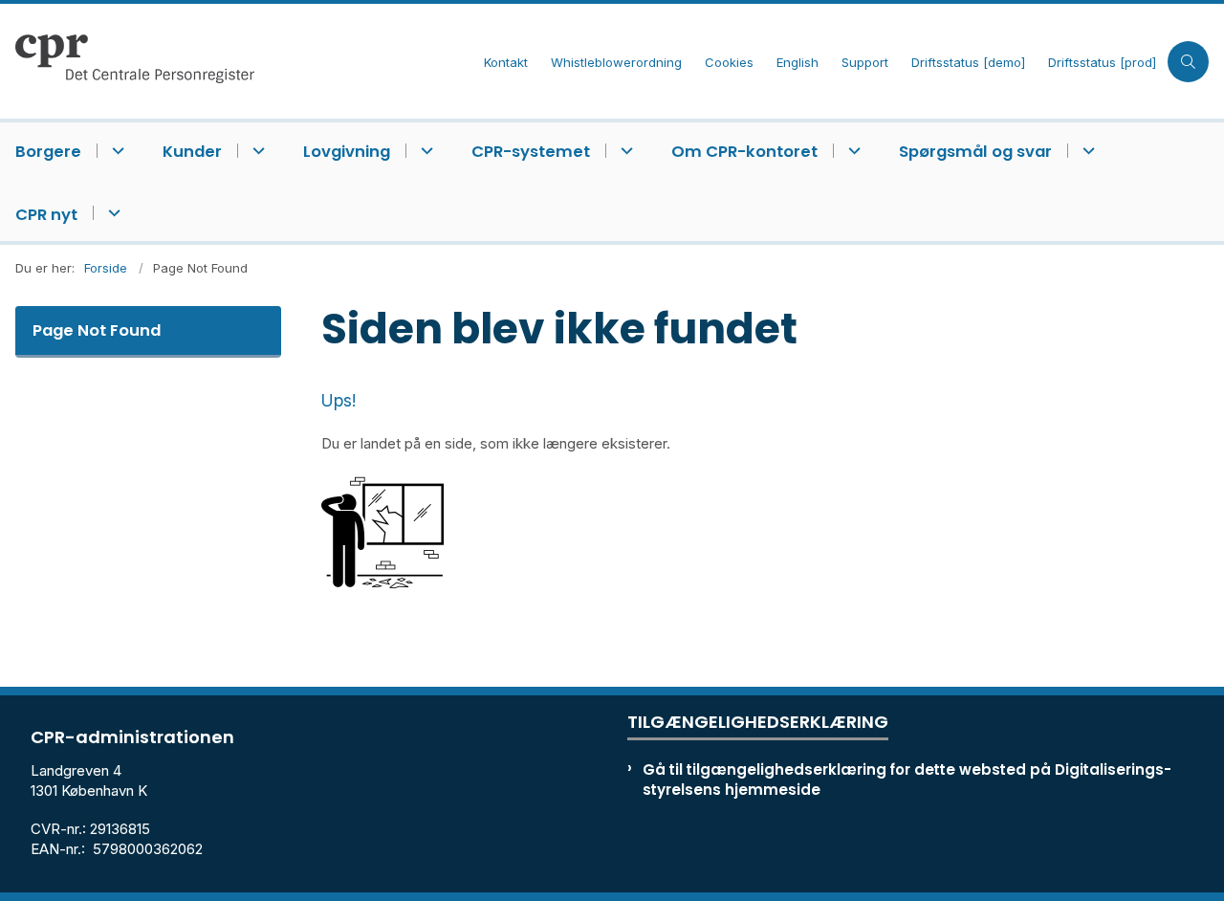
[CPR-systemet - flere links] (624, 150)
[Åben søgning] (1188, 61)
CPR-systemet (530, 152)
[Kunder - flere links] (255, 150)
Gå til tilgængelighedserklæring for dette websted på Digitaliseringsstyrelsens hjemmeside (907, 779)
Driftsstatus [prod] (1102, 63)
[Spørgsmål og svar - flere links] (1085, 150)
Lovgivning (346, 152)
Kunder (192, 152)
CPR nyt (46, 215)
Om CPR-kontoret (744, 152)
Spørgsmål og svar (975, 152)
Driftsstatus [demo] (968, 63)
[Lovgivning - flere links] (424, 150)
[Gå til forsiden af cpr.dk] (236, 61)
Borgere (48, 152)
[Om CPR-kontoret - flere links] (851, 150)
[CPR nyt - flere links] (111, 213)
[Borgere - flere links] (115, 150)
